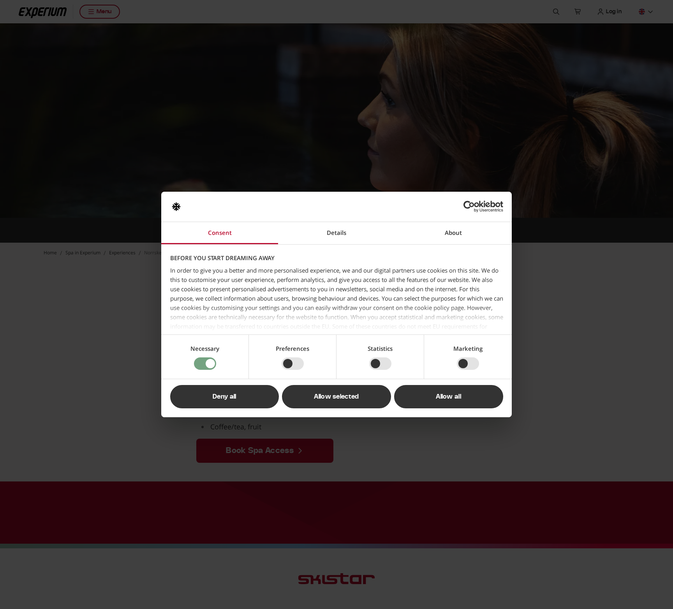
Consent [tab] (220, 232)
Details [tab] (336, 232)
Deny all (224, 397)
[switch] (293, 363)
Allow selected (336, 397)
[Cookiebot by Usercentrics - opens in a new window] (469, 206)
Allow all (448, 397)
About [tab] (453, 232)
